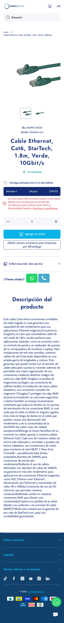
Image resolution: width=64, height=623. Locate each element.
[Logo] (14, 6)
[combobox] (32, 17)
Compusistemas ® (36, 591)
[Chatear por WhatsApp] (56, 602)
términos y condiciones (45, 208)
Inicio (6, 32)
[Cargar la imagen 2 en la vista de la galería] (38, 113)
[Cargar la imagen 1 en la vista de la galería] (25, 113)
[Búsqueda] (7, 17)
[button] (50, 6)
